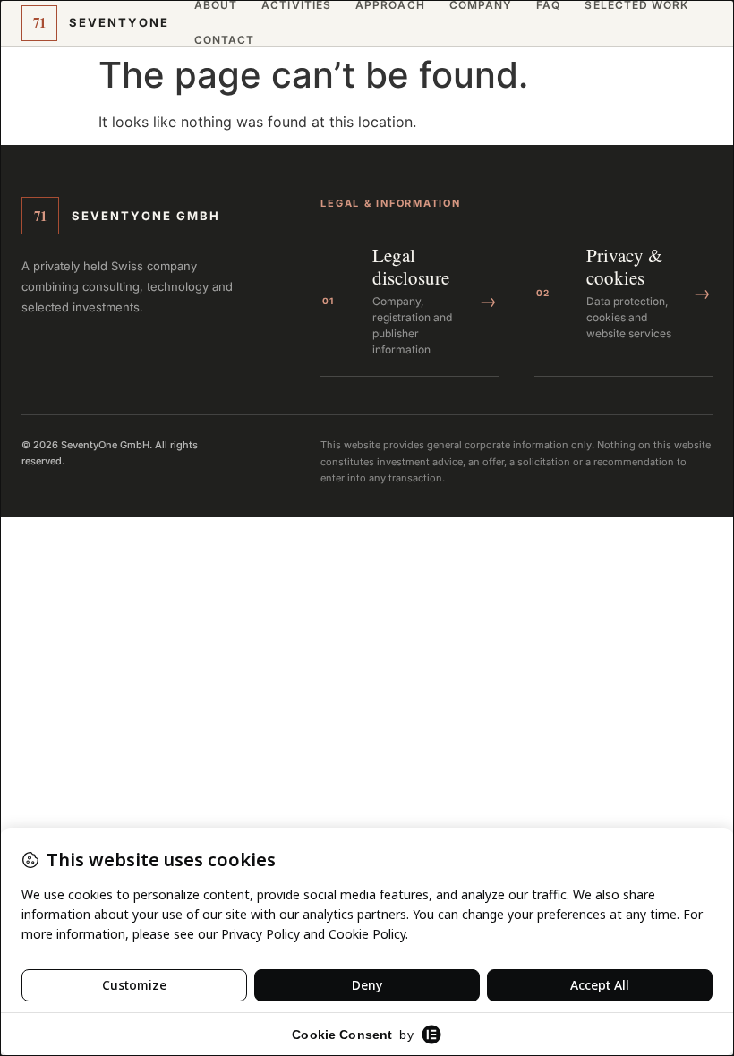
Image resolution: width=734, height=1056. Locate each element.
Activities (296, 5)
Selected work (636, 5)
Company (481, 5)
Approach (390, 5)
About (215, 5)
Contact (224, 40)
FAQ (548, 5)
